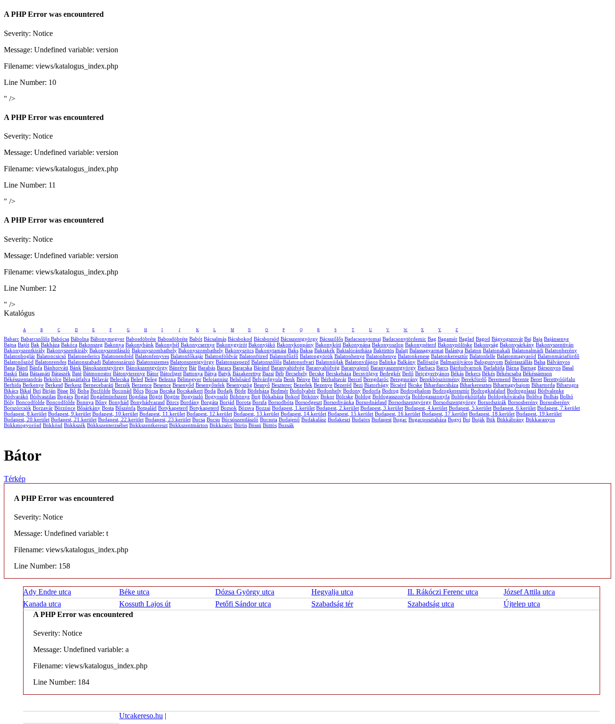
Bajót (23, 344)
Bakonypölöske (455, 344)
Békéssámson (537, 373)
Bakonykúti (328, 344)
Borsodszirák (492, 402)
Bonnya (85, 402)
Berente (520, 379)
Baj (527, 339)
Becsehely (296, 373)
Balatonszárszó (118, 362)
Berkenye (33, 385)
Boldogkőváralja (506, 396)
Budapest (381, 419)
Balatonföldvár (221, 356)
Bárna (512, 367)
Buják (478, 419)
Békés (488, 373)
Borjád (227, 402)
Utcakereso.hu (141, 716)
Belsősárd (240, 379)
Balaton (473, 350)
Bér (316, 379)
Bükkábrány (510, 419)
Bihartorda (543, 385)
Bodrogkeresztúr (450, 390)
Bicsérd (398, 385)
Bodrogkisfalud (488, 390)
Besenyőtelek (210, 385)
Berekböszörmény (439, 379)
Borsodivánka (338, 402)
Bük (490, 419)
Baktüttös (383, 350)
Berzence (142, 385)
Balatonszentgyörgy (192, 362)
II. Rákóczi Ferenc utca (442, 592)
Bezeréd (343, 385)
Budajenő (289, 419)
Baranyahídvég (323, 367)
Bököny (310, 396)
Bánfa (35, 367)
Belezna (167, 379)
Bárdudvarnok (466, 367)
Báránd (262, 367)
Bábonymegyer (107, 339)
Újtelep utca (522, 604)
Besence (162, 385)
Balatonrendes (50, 362)
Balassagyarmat (426, 350)
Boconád (122, 390)
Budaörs (361, 419)
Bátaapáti (40, 373)
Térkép (14, 479)
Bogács (65, 396)
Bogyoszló (216, 396)
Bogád (81, 396)
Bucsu (213, 419)
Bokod (292, 396)
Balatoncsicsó (51, 356)
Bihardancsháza (441, 385)
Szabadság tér (332, 604)
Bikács (11, 390)
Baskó (10, 373)
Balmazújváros (456, 362)
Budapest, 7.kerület (558, 408)
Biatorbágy (376, 385)
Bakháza (50, 344)
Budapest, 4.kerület (426, 408)
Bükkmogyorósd (22, 425)
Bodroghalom (415, 390)
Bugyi (454, 419)
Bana (9, 367)
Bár (193, 367)
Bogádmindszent (108, 396)
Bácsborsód (266, 339)
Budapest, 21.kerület (74, 419)
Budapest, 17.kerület (444, 413)
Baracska (242, 367)
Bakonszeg (91, 344)
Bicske (415, 385)
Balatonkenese (414, 356)
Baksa (306, 350)
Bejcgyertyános (432, 373)
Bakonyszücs (239, 350)
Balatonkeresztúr (449, 356)
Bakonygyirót (231, 344)
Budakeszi (339, 419)
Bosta (108, 408)
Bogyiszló (192, 396)
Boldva (534, 396)
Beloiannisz (215, 379)
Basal (568, 367)
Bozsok (229, 408)
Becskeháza (338, 373)
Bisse (62, 390)
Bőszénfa (125, 408)
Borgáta (209, 402)
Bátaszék (61, 373)
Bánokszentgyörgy (103, 367)
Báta (23, 373)
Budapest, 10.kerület (115, 413)
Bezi (358, 385)
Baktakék (324, 350)
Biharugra (567, 385)
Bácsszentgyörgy (299, 339)
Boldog (363, 396)
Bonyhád (119, 402)
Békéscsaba (508, 373)
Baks (293, 350)
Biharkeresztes (476, 385)
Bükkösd (52, 425)
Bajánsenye (556, 339)
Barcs (442, 367)
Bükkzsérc (221, 425)
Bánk (75, 367)
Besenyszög (239, 385)
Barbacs (426, 367)
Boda (210, 390)
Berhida (12, 385)
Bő (73, 390)
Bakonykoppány (295, 344)
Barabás (206, 367)
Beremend (499, 379)
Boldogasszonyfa (391, 396)
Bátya (210, 373)
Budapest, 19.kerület (539, 413)
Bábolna (80, 339)
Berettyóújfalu (559, 379)
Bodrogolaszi (521, 390)
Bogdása (138, 396)
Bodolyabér (303, 390)
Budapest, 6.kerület (514, 408)
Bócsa (151, 390)
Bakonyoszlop (388, 344)
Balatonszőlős (266, 362)
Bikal (25, 390)
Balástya (454, 350)
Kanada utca (42, 604)
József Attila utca (529, 592)
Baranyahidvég (288, 367)
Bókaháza (272, 396)
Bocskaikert (190, 390)
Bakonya (114, 344)
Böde (240, 390)
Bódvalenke (551, 390)
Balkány (406, 362)
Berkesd (54, 385)
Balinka (387, 362)
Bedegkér (390, 373)
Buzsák (286, 425)
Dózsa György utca (244, 592)
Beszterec (281, 385)
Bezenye (323, 385)
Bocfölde (100, 390)
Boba (83, 390)
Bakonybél (167, 344)
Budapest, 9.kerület (69, 413)
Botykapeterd (173, 408)
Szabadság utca (430, 604)
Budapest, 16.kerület (397, 413)
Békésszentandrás (23, 379)
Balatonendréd (117, 356)
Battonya (193, 373)
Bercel (355, 379)
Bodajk (225, 390)
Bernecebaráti (98, 385)
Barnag (528, 367)
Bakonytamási (270, 350)
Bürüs (240, 425)
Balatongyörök (316, 356)
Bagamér (447, 339)
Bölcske (344, 396)
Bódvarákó (16, 396)
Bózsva (246, 408)
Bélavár (100, 379)
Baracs (224, 367)
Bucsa (198, 419)
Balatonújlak (330, 362)
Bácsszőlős (331, 339)
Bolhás (550, 396)
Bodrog (390, 390)
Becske (316, 373)
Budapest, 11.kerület (162, 413)
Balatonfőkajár (187, 356)
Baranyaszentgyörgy (393, 367)
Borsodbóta (281, 402)
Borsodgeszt (308, 402)
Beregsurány (404, 379)
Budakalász (313, 419)
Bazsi (268, 373)
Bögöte (172, 396)
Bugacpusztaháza (427, 419)
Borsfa (259, 402)
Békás (457, 373)
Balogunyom (488, 362)
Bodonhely (329, 390)
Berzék (122, 385)
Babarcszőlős (35, 339)
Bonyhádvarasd (147, 402)
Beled (137, 379)
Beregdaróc (376, 379)
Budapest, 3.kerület (381, 408)
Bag (432, 339)
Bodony (352, 390)
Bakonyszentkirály (24, 350)
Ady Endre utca (47, 592)
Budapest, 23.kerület (168, 419)
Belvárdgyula (267, 379)
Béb (279, 373)
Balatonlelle (482, 356)
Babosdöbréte (141, 339)
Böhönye (240, 396)
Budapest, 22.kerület (121, 419)
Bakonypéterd (420, 344)
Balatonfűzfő (284, 356)
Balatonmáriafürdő (558, 356)
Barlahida (493, 367)
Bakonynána (356, 344)
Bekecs (472, 373)
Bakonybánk (139, 344)
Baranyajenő (355, 367)
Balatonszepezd (233, 362)
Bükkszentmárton (188, 425)
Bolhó (566, 396)
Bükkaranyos (540, 419)
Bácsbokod (240, 339)
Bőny (101, 402)
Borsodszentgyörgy (409, 402)
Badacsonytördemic (404, 339)
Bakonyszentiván (555, 344)
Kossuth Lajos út (145, 604)
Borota (243, 402)
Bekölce (53, 379)
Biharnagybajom (511, 385)
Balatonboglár (19, 356)
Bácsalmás (215, 339)
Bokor (327, 396)
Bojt (255, 396)
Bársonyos (549, 367)
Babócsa (60, 339)
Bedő (408, 373)
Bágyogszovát (507, 339)
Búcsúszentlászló (239, 419)
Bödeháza (258, 390)
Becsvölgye (365, 373)
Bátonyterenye (129, 373)
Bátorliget (171, 373)
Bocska (167, 390)
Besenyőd (183, 385)
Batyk (224, 373)
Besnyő (262, 385)
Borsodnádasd (371, 402)
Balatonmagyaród (516, 356)
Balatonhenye (349, 356)
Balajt (401, 350)
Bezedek (303, 385)
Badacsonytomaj (362, 339)
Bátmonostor (97, 373)
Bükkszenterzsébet (107, 425)
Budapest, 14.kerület (303, 413)
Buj (466, 419)
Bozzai (263, 408)
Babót (195, 339)
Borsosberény (523, 402)
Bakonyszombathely (154, 350)
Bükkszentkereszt (148, 425)
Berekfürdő (474, 379)
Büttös (270, 425)
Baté (77, 373)
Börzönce (64, 408)
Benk (289, 379)
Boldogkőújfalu (468, 396)
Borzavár (43, 408)
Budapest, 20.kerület (26, 419)
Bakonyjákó (261, 344)
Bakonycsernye (198, 344)
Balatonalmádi (527, 350)
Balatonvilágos (361, 362)
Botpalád (147, 408)
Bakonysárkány (517, 344)
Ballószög (428, 362)
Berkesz (73, 385)
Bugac (400, 419)
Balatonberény (561, 350)
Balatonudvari (298, 362)
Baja (537, 339)
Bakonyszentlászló (109, 350)
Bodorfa (371, 390)
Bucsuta (268, 419)
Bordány (189, 402)
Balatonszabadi (84, 362)
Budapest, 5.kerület (470, 408)
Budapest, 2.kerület (337, 408)
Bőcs (138, 390)
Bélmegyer (189, 379)
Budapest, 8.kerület (25, 413)
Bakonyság (486, 344)
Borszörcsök (17, 408)
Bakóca (69, 344)
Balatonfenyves (152, 356)
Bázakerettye (247, 373)
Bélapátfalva (76, 379)
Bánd (22, 367)
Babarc (11, 339)
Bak (35, 344)
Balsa (539, 362)
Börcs (172, 402)
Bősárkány (88, 408)
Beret (536, 379)
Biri (37, 390)
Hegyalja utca (332, 592)
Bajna (10, 344)
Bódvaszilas (43, 396)
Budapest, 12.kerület (209, 413)
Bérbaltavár (333, 379)
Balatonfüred (253, 356)
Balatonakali (496, 350)
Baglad (466, 339)
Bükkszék (75, 425)
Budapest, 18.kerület (492, 413)
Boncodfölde (30, 402)
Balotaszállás (518, 362)
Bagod (483, 339)
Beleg (151, 379)
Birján (49, 390)
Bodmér (279, 390)
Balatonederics (84, 356)
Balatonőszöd (19, 362)
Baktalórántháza (354, 350)
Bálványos (558, 362)
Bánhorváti (56, 367)
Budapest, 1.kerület (293, 408)
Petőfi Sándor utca (243, 604)
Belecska (119, 379)
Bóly (9, 402)
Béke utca (134, 592)
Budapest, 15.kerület (350, 413)
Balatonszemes (152, 362)
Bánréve (178, 367)
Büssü (254, 425)
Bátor (153, 373)
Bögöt (155, 396)
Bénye (303, 379)
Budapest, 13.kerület (256, 413)
